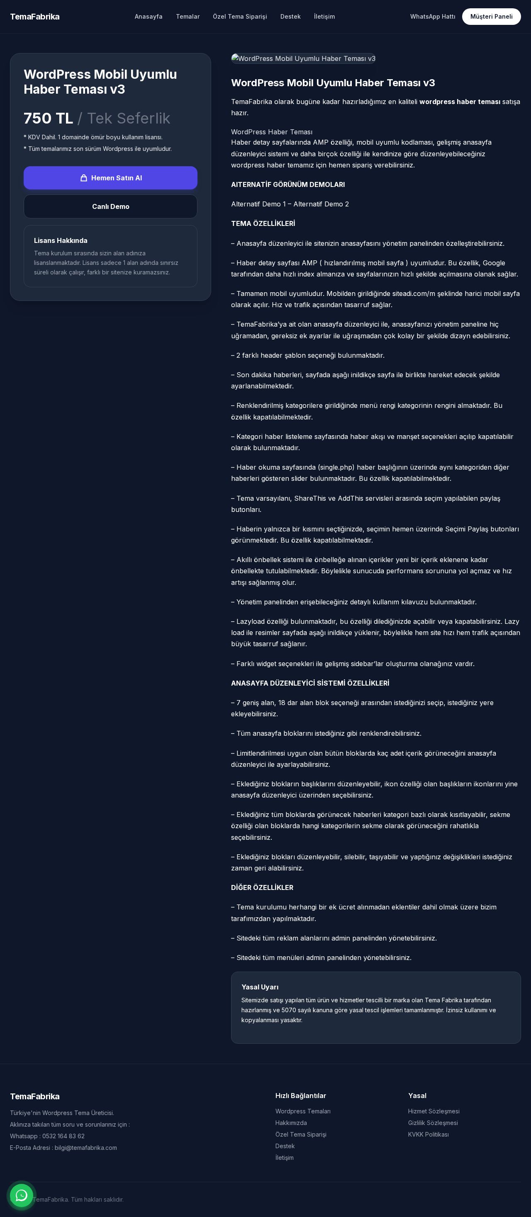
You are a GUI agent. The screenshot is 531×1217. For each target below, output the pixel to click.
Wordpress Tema (66, 1112)
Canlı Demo (110, 206)
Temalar (188, 16)
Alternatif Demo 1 (258, 204)
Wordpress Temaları (303, 1111)
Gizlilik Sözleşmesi (433, 1122)
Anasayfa (149, 16)
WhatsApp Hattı (432, 16)
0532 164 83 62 (63, 1135)
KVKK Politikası (428, 1134)
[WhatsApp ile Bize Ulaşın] (21, 1195)
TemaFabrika (35, 17)
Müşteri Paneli (491, 16)
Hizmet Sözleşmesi (434, 1111)
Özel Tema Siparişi (240, 16)
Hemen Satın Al (116, 178)
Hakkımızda (291, 1122)
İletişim (324, 16)
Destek (290, 16)
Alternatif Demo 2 (321, 204)
